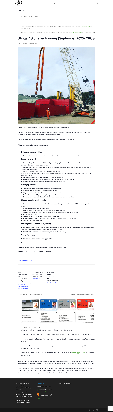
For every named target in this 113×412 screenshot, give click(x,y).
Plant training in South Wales (23, 392)
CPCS (41, 252)
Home (42, 3)
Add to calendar (26, 260)
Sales (71, 3)
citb (18, 284)
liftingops (26, 284)
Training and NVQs (55, 3)
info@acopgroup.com (78, 353)
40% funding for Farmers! (22, 383)
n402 (19, 286)
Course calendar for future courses (37, 19)
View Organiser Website (53, 282)
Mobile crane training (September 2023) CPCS (82, 294)
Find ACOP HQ (40, 398)
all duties (22, 283)
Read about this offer (85, 26)
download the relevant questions (45, 247)
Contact (93, 3)
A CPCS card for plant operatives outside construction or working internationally (24, 396)
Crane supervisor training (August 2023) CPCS (30, 294)
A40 (19, 283)
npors (22, 286)
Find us (87, 3)
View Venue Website (37, 278)
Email (38, 389)
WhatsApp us (44, 391)
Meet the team (79, 3)
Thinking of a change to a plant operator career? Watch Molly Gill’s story (24, 387)
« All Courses (21, 10)
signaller (23, 288)
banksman (27, 283)
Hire (65, 3)
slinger (27, 288)
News (47, 3)
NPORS (48, 252)
